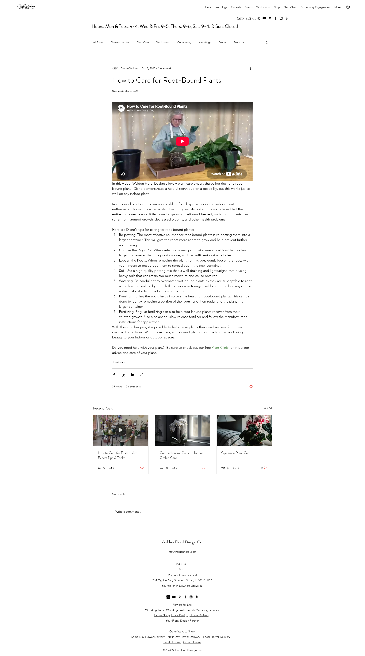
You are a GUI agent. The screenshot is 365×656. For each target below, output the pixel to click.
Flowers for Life (120, 42)
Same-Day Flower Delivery (148, 637)
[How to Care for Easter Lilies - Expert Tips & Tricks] (120, 430)
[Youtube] (264, 18)
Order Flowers (192, 642)
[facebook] (276, 18)
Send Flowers (172, 642)
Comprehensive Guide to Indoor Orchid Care (181, 455)
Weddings (205, 42)
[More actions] (250, 68)
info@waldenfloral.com (182, 551)
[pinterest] (287, 18)
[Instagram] (281, 18)
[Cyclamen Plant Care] (244, 430)
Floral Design (179, 615)
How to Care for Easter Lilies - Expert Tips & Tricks (119, 455)
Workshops (163, 42)
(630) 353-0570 (248, 18)
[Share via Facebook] (114, 375)
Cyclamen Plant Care (235, 452)
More (237, 42)
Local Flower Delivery (216, 637)
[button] (348, 7)
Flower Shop (162, 615)
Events (222, 42)
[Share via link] (142, 375)
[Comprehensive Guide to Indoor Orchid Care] (182, 430)
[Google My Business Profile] (168, 597)
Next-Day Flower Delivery (184, 637)
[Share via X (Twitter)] (123, 375)
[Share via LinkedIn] (132, 375)
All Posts (98, 42)
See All (267, 407)
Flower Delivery (199, 615)
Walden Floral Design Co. (182, 542)
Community (184, 42)
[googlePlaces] (270, 18)
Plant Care (142, 42)
